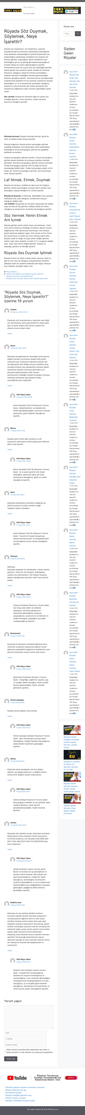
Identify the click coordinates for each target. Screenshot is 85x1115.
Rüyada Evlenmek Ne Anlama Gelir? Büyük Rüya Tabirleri (75, 213)
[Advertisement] (28, 120)
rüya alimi (73, 72)
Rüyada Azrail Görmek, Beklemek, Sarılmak (73, 413)
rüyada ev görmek (37, 274)
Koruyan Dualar (29, 13)
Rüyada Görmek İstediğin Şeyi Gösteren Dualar (74, 476)
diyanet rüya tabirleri (14, 274)
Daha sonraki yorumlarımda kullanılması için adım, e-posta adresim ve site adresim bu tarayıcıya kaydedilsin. (29, 1051)
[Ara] (78, 33)
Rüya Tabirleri (29, 7)
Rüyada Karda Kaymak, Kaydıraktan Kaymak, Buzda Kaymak (74, 147)
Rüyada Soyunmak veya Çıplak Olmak (20, 276)
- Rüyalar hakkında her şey (15, 1090)
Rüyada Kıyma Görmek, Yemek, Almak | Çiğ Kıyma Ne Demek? (74, 348)
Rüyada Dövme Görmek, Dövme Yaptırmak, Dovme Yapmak (73, 279)
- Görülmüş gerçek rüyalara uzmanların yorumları (24, 1087)
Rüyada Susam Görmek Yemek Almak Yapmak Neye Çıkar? (27, 278)
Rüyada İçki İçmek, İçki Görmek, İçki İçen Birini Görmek (74, 81)
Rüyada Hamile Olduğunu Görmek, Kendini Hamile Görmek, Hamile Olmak (71, 742)
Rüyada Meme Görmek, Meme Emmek (72, 539)
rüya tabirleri (25, 274)
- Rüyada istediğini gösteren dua (17, 1095)
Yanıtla (9, 333)
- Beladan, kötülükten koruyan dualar (19, 1101)
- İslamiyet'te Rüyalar (13, 1093)
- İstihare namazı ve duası (15, 1098)
